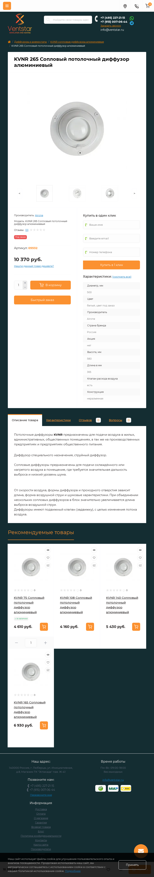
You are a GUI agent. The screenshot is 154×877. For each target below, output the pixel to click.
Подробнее (73, 871)
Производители (41, 849)
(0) (26, 230)
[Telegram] (131, 22)
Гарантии (41, 822)
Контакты (41, 840)
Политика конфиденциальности (41, 835)
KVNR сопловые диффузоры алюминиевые (77, 41)
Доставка (41, 809)
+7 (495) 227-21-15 (112, 18)
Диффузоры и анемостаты (30, 41)
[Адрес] (125, 6)
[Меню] (7, 6)
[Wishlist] (48, 558)
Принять (132, 865)
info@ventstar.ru (112, 30)
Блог (41, 831)
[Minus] (25, 287)
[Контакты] (136, 6)
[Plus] (25, 283)
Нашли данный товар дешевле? (34, 266)
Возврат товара (41, 826)
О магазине (41, 818)
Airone (39, 215)
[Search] (48, 20)
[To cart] (44, 627)
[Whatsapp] (131, 18)
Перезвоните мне (41, 794)
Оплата (41, 813)
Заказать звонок (110, 25)
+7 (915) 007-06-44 (113, 22)
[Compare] (48, 565)
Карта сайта (40, 844)
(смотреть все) (121, 276)
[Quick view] (48, 550)
